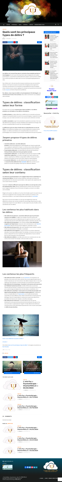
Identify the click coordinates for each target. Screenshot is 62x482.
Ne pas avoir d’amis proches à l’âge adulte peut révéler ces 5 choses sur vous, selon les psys (54, 55)
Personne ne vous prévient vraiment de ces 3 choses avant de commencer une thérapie (53, 64)
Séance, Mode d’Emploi (53, 478)
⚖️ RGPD (46, 478)
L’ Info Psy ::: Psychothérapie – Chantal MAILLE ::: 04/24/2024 (30, 384)
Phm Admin (8, 38)
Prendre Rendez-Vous (39, 24)
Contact (31, 24)
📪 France (4, 463)
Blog (20, 24)
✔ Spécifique (14, 24)
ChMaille (26, 390)
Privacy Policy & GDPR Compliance (50, 130)
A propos (25, 24)
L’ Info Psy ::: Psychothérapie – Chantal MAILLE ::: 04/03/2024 (27, 428)
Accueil (8, 24)
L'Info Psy (4, 29)
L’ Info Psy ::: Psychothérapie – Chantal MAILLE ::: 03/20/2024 (27, 449)
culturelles (35, 196)
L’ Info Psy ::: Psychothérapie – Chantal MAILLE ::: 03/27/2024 (27, 439)
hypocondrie (21, 294)
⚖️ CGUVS (41, 478)
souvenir (24, 161)
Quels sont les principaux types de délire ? (18, 345)
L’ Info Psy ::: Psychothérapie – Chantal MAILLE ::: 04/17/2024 (27, 396)
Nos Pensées (6, 346)
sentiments (27, 277)
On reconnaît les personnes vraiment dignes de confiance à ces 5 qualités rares (54, 46)
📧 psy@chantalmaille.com (8, 461)
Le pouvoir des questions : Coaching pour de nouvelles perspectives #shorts (54, 38)
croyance (7, 89)
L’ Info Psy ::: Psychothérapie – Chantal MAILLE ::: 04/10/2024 (27, 407)
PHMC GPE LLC (24, 477)
